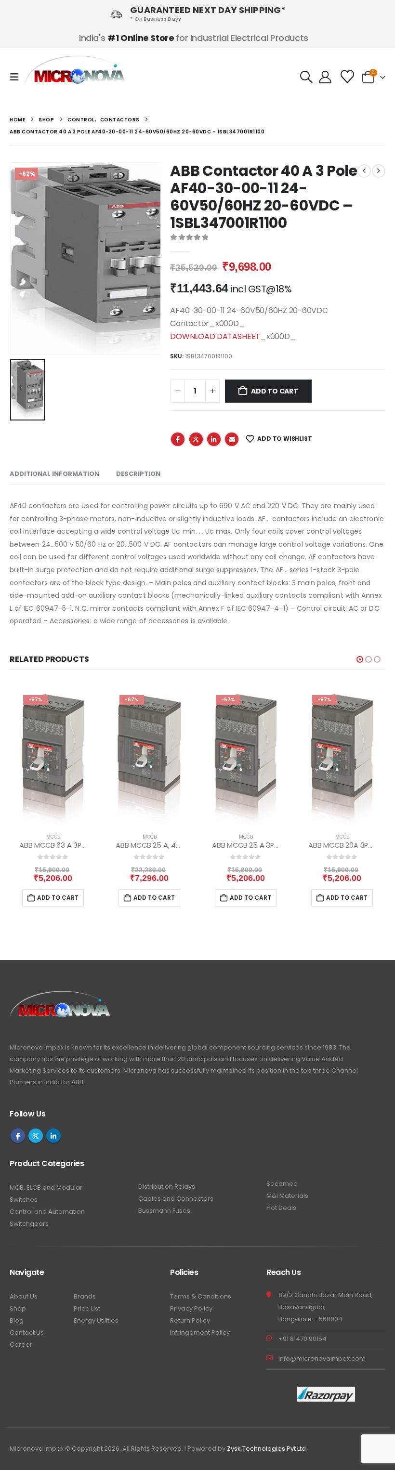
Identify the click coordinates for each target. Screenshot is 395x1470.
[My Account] (324, 77)
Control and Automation (47, 1211)
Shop (18, 1308)
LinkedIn (214, 439)
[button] (17, 77)
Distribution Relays (166, 1186)
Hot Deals (281, 1207)
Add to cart (274, 391)
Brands (85, 1296)
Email (231, 439)
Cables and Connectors (175, 1198)
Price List (87, 1308)
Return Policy (190, 1320)
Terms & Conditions (200, 1296)
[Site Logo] (76, 77)
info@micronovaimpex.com (322, 1358)
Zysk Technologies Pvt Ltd (266, 1448)
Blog (17, 1320)
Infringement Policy (200, 1332)
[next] (378, 171)
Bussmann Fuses (164, 1210)
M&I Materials (287, 1195)
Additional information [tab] (54, 473)
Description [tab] (138, 473)
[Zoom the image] (60, 996)
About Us (24, 1296)
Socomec (281, 1183)
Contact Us (27, 1332)
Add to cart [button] (58, 897)
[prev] (364, 171)
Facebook (177, 439)
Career (21, 1344)
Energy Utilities (96, 1320)
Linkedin (53, 1136)
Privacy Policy (191, 1308)
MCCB (53, 836)
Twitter (196, 439)
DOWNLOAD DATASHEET (215, 336)
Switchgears (29, 1223)
